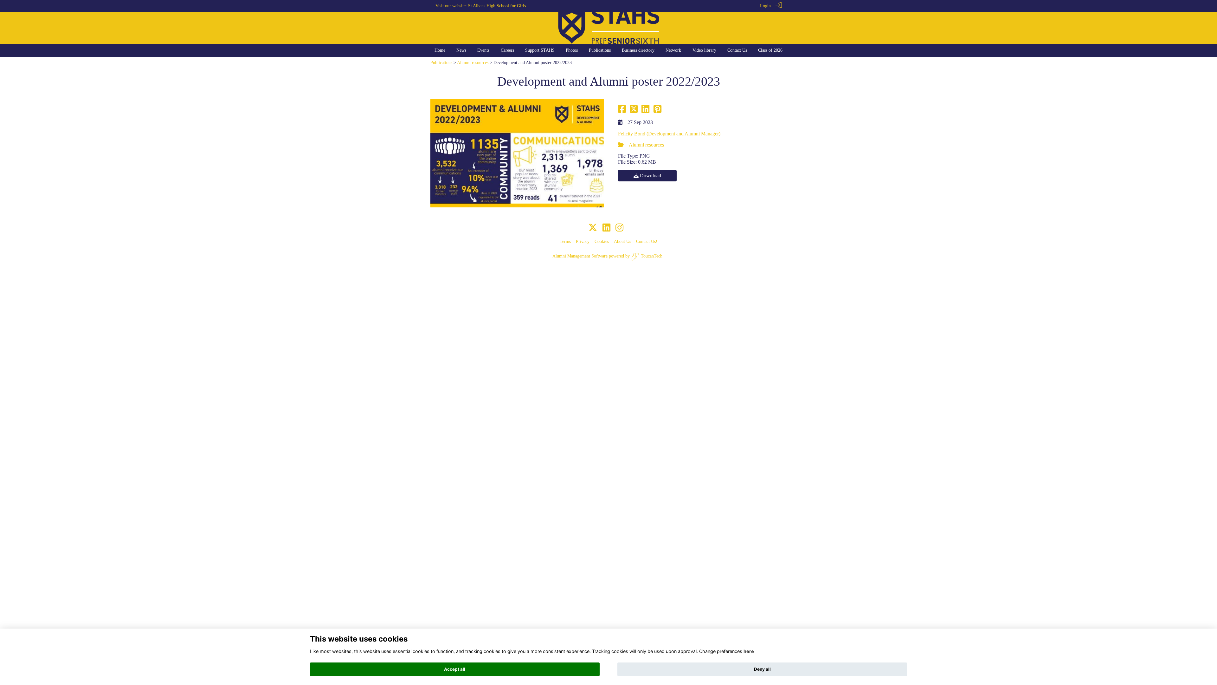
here (749, 651)
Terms (565, 241)
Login (765, 5)
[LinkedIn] (606, 228)
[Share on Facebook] (622, 110)
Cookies (602, 241)
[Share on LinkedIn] (645, 110)
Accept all (454, 669)
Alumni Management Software (580, 255)
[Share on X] (634, 110)
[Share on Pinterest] (657, 110)
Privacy (582, 241)
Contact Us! (646, 241)
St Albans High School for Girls (497, 5)
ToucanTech (651, 255)
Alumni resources (472, 62)
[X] (592, 228)
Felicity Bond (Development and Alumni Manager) (669, 133)
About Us (622, 241)
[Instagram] (619, 228)
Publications (441, 62)
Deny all (762, 669)
